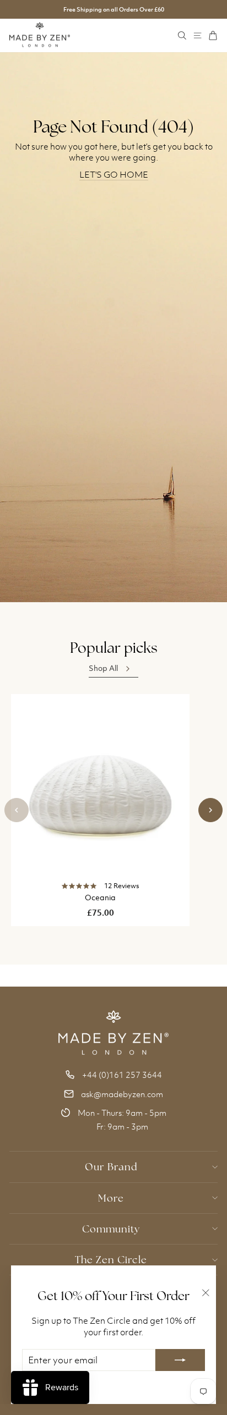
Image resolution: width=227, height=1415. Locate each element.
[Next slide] (210, 810)
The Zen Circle (111, 1259)
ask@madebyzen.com (122, 1094)
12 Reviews (121, 885)
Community (111, 1229)
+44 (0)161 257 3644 (122, 1075)
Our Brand (111, 1166)
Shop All (103, 668)
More (111, 1198)
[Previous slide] (16, 810)
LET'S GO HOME (113, 174)
